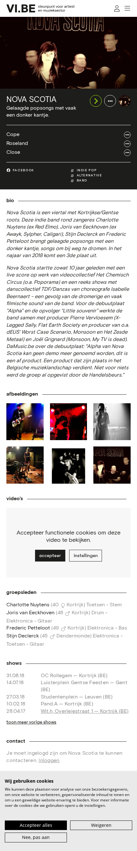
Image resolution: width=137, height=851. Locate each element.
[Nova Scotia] (125, 101)
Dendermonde (73, 636)
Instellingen (86, 555)
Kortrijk (75, 605)
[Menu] (127, 8)
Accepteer (50, 555)
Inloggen (49, 760)
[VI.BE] (40, 8)
